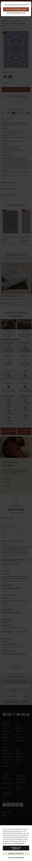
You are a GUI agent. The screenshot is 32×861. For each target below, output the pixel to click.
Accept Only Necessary (16, 857)
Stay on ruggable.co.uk (16, 13)
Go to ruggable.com (16, 9)
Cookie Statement (19, 843)
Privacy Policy (7, 843)
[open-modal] (29, 4)
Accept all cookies (16, 848)
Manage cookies (16, 854)
